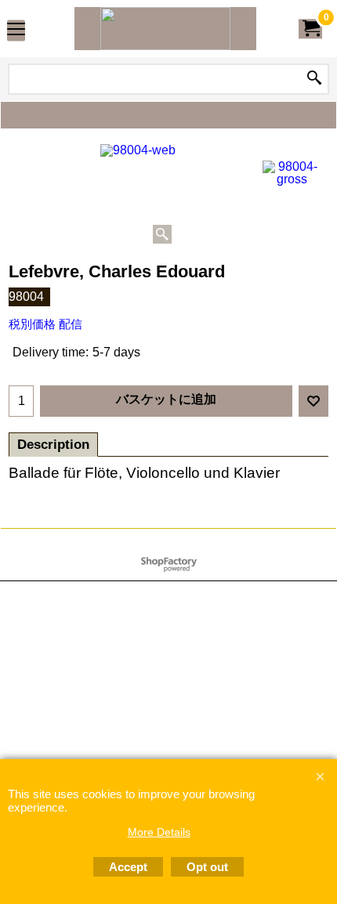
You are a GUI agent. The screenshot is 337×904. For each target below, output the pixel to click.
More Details (159, 832)
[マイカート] (310, 28)
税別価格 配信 (45, 324)
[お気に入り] (313, 401)
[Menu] (16, 30)
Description (53, 444)
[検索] (314, 79)
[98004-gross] (292, 173)
